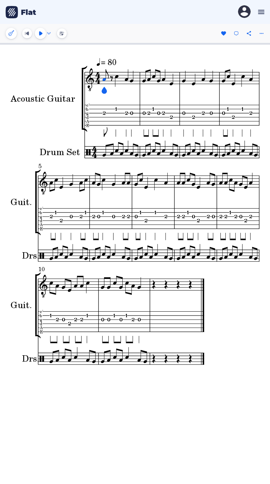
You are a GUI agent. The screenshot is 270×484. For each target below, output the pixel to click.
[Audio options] (49, 33)
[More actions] (261, 33)
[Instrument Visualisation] (62, 33)
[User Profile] (244, 12)
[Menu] (260, 12)
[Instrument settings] (11, 33)
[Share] (249, 33)
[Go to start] (27, 33)
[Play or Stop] (40, 33)
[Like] (223, 33)
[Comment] (236, 33)
